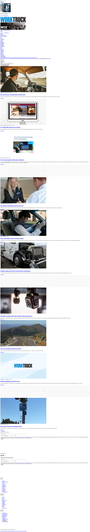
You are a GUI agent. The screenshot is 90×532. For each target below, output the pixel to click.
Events (28, 57)
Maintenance (2, 42)
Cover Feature (4, 0)
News (7, 0)
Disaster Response (3, 35)
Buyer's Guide (35, 57)
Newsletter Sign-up (7, 58)
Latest (4, 65)
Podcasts (19, 57)
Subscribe (1, 15)
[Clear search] (10, 62)
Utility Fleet (2, 54)
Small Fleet (2, 49)
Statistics (22, 57)
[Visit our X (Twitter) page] (2, 455)
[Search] (9, 62)
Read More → (2, 98)
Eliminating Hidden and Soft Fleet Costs (10, 381)
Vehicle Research (2, 56)
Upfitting (1, 52)
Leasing (1, 40)
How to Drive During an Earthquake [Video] (11, 426)
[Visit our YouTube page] (3, 455)
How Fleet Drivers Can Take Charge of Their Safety (13, 94)
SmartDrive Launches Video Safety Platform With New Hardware (16, 316)
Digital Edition (6, 15)
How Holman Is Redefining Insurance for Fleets (11, 205)
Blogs (5, 57)
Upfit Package (17, 58)
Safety (1, 47)
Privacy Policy (2, 531)
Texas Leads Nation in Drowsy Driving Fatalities (12, 238)
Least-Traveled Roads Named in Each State (10, 348)
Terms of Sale (11, 531)
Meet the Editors (21, 58)
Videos (7, 57)
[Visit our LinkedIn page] (1, 455)
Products (14, 57)
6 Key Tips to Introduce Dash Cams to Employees (12, 159)
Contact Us (28, 58)
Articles (9, 0)
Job (32, 57)
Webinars (30, 57)
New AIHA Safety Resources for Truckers (10, 127)
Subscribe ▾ (2, 2)
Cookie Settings (42, 58)
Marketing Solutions (48, 58)
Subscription (2, 58)
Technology (2, 50)
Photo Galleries (10, 57)
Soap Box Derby (12, 58)
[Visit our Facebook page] (0, 455)
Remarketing (2, 45)
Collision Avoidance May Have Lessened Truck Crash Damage (15, 271)
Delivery (1, 33)
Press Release (38, 58)
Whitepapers (25, 57)
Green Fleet (2, 39)
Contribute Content (33, 58)
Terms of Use (7, 531)
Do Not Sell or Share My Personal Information (20, 531)
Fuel (1, 37)
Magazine (16, 57)
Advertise (25, 58)
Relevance (6, 65)
